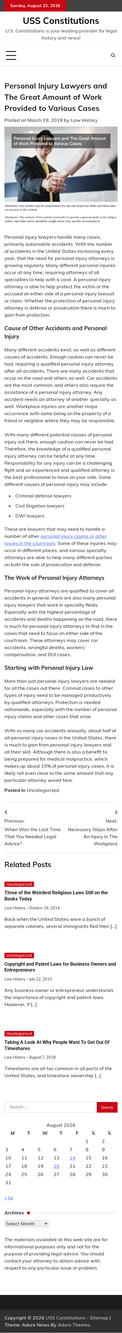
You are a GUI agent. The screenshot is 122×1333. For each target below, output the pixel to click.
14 (73, 1158)
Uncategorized (43, 790)
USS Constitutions (61, 20)
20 (57, 1166)
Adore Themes (74, 1325)
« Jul (8, 1198)
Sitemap (99, 1318)
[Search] (113, 55)
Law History (84, 120)
